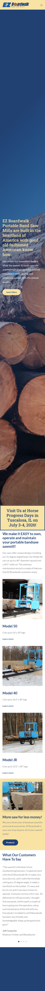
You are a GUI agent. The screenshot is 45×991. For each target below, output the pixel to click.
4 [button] (26, 941)
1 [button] (18, 941)
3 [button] (23, 941)
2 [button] (21, 941)
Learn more (8, 639)
